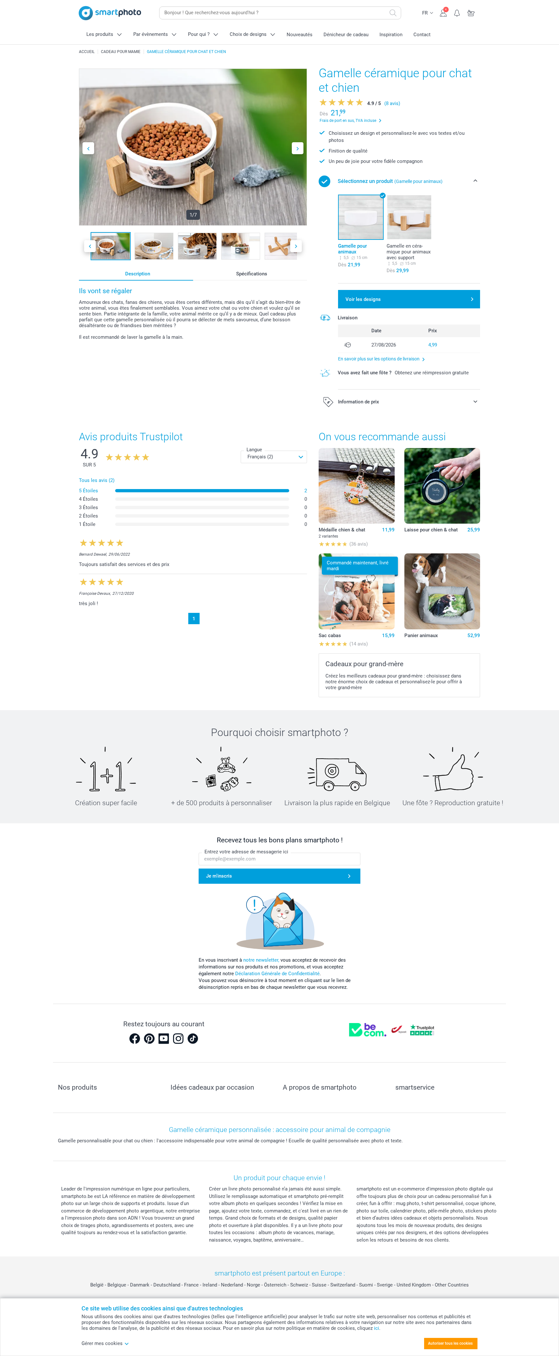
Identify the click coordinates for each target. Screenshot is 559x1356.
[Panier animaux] (442, 591)
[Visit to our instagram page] (178, 1038)
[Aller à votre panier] (471, 12)
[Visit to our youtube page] (163, 1038)
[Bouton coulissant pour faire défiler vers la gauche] (88, 148)
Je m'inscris (219, 876)
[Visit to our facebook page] (134, 1038)
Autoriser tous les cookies (450, 1343)
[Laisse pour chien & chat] (442, 486)
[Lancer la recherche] (393, 13)
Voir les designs (363, 299)
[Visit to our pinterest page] (149, 1038)
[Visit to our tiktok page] (193, 1038)
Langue (254, 450)
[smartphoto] (110, 13)
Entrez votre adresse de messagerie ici (246, 852)
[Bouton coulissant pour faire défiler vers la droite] (297, 148)
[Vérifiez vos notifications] (457, 12)
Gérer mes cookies (102, 1343)
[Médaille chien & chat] (356, 486)
